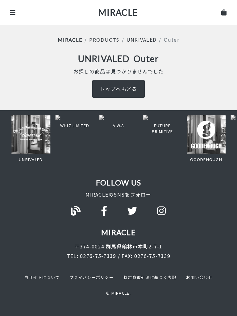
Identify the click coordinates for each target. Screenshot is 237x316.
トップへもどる (118, 89)
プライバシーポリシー (91, 277)
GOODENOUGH (206, 159)
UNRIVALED (142, 39)
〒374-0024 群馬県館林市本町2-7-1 (118, 246)
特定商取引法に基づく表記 (149, 277)
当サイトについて (42, 277)
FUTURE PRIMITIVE (162, 128)
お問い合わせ (199, 277)
